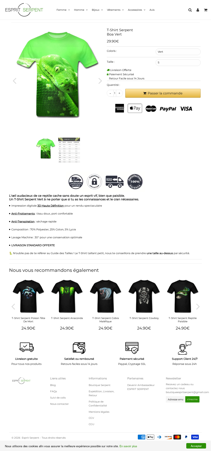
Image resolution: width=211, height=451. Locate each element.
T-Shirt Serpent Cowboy (144, 318)
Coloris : (112, 50)
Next (100, 80)
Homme (79, 9)
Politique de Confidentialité (98, 403)
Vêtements (113, 9)
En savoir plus (128, 446)
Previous (14, 80)
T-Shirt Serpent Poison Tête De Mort (28, 320)
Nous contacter (59, 403)
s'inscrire (192, 399)
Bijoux (95, 9)
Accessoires (135, 9)
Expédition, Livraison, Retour (101, 393)
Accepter (196, 446)
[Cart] (205, 9)
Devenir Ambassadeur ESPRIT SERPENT (141, 387)
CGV (91, 417)
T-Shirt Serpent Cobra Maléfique (105, 320)
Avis (152, 9)
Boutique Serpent (99, 385)
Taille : (111, 61)
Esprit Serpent (30, 437)
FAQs (53, 391)
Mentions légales (99, 411)
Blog (53, 385)
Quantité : (113, 84)
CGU (91, 424)
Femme (61, 9)
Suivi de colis (58, 397)
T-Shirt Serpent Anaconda (67, 318)
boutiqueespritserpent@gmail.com (187, 392)
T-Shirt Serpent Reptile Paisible (183, 320)
